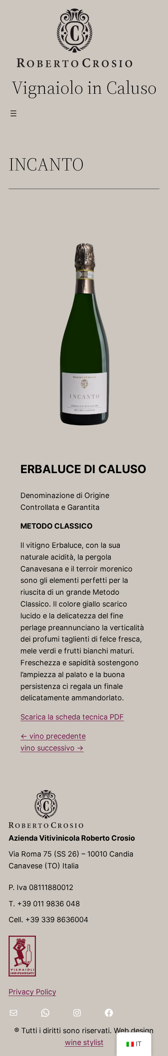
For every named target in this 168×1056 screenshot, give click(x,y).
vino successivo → (52, 748)
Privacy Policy (32, 991)
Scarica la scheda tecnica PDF (72, 717)
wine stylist (84, 1042)
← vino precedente (53, 736)
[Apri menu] (13, 113)
